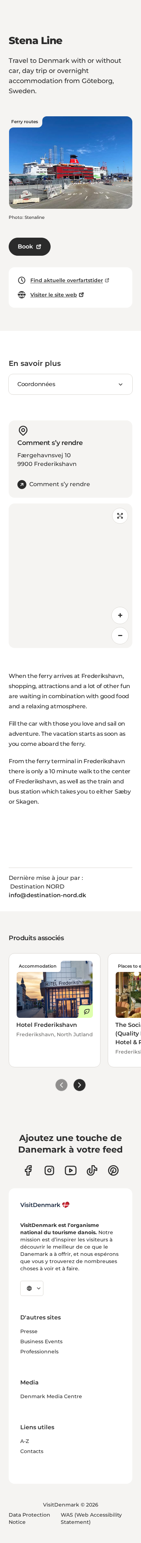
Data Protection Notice (29, 1518)
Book (25, 246)
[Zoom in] (120, 615)
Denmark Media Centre (51, 1396)
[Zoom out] (120, 635)
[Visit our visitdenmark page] (70, 1170)
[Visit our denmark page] (28, 1170)
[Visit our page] (49, 1170)
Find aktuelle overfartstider (66, 280)
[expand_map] (120, 516)
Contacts (31, 1451)
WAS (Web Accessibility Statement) (91, 1518)
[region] (70, 575)
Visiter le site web (53, 294)
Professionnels (39, 1351)
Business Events (41, 1341)
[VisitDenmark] (45, 1205)
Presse (29, 1331)
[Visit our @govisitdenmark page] (92, 1170)
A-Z (24, 1441)
